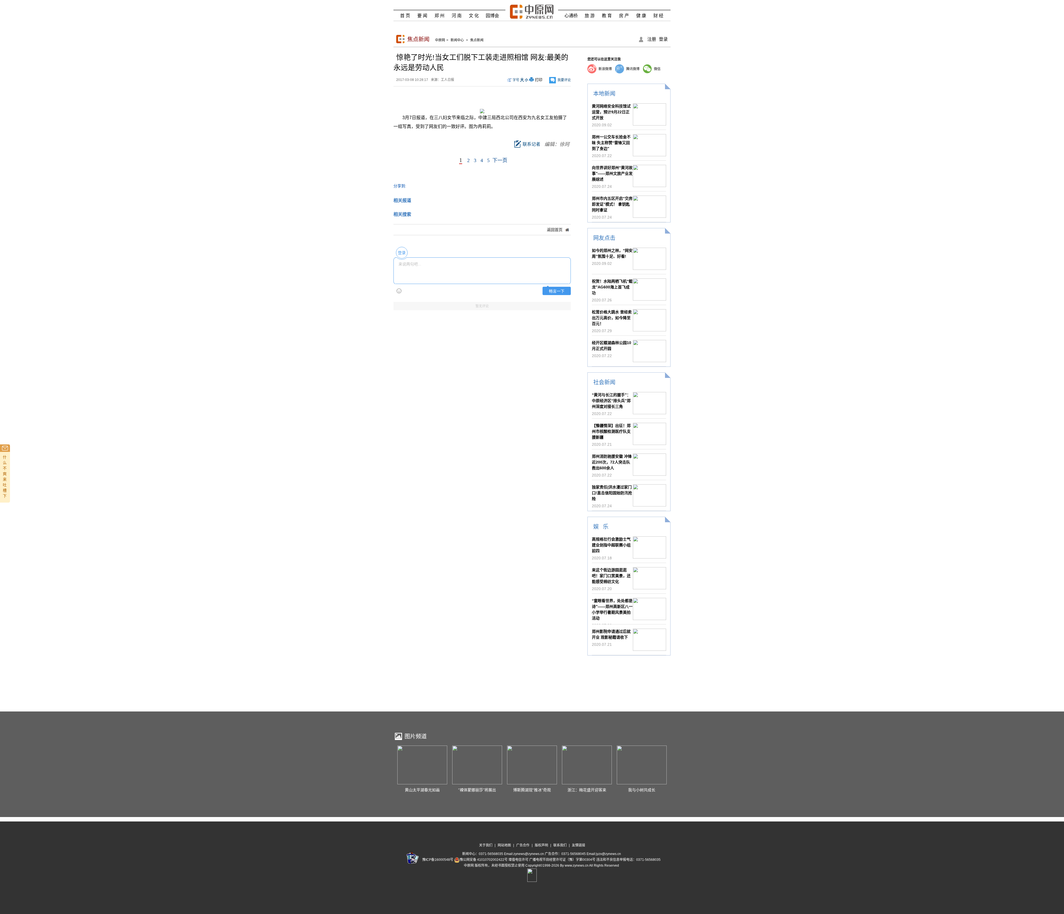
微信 (657, 69)
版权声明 (541, 845)
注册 (651, 39)
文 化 (474, 15)
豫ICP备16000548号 (437, 860)
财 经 (658, 15)
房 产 (624, 15)
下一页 (499, 160)
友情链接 (578, 845)
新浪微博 (605, 69)
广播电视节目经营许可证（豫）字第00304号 (562, 860)
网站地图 (504, 845)
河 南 (457, 15)
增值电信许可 (518, 860)
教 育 (607, 15)
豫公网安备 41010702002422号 (484, 860)
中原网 (440, 40)
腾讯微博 (633, 69)
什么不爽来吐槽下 (5, 476)
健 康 (641, 15)
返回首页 (554, 229)
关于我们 (485, 845)
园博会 (492, 15)
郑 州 (439, 15)
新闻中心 (457, 40)
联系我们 (560, 845)
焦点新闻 (418, 39)
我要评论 (564, 80)
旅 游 (590, 15)
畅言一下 (556, 291)
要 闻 (422, 15)
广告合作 (523, 845)
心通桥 (571, 15)
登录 (663, 39)
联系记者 (531, 144)
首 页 (405, 15)
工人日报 (447, 80)
